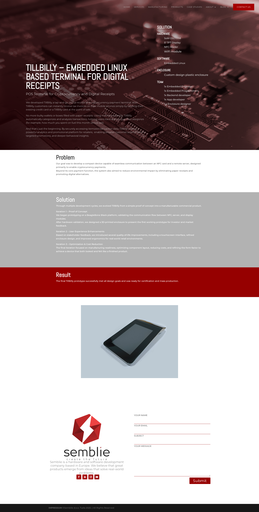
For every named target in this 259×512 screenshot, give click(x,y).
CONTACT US (243, 7)
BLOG (223, 7)
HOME (127, 7)
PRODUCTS (177, 7)
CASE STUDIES (194, 7)
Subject (139, 435)
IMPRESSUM (55, 507)
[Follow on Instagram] (90, 477)
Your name (140, 415)
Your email (140, 425)
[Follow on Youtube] (96, 477)
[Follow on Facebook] (78, 477)
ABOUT (209, 7)
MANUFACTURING (157, 7)
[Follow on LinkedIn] (84, 477)
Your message (142, 446)
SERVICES (139, 7)
